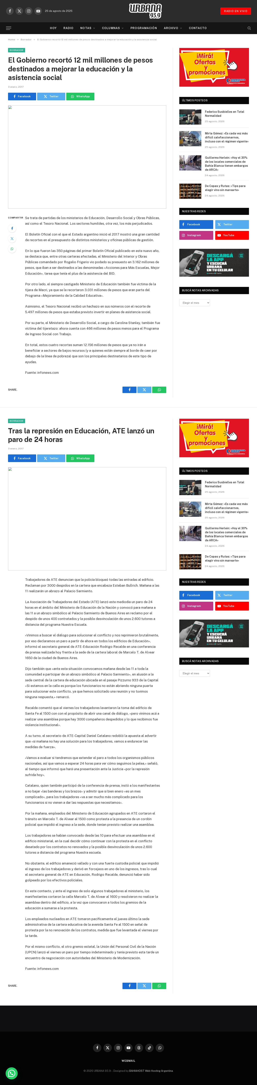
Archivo (171, 28)
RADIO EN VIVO (235, 11)
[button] (12, 1073)
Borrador (16, 50)
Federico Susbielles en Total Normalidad (224, 113)
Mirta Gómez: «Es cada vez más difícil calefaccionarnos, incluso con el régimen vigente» (227, 137)
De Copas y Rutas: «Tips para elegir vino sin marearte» (225, 188)
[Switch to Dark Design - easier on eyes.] (242, 28)
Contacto (198, 28)
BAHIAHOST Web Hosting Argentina (151, 1070)
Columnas (111, 28)
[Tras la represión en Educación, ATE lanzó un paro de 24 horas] (87, 518)
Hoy (53, 28)
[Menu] (8, 28)
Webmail (128, 1060)
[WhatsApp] (12, 249)
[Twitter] (12, 239)
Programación (144, 28)
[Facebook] (12, 228)
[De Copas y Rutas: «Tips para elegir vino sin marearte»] (190, 191)
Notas (86, 28)
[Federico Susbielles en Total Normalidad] (190, 117)
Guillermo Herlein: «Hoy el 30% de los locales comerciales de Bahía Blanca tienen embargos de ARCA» (226, 163)
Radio (68, 28)
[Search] (249, 28)
